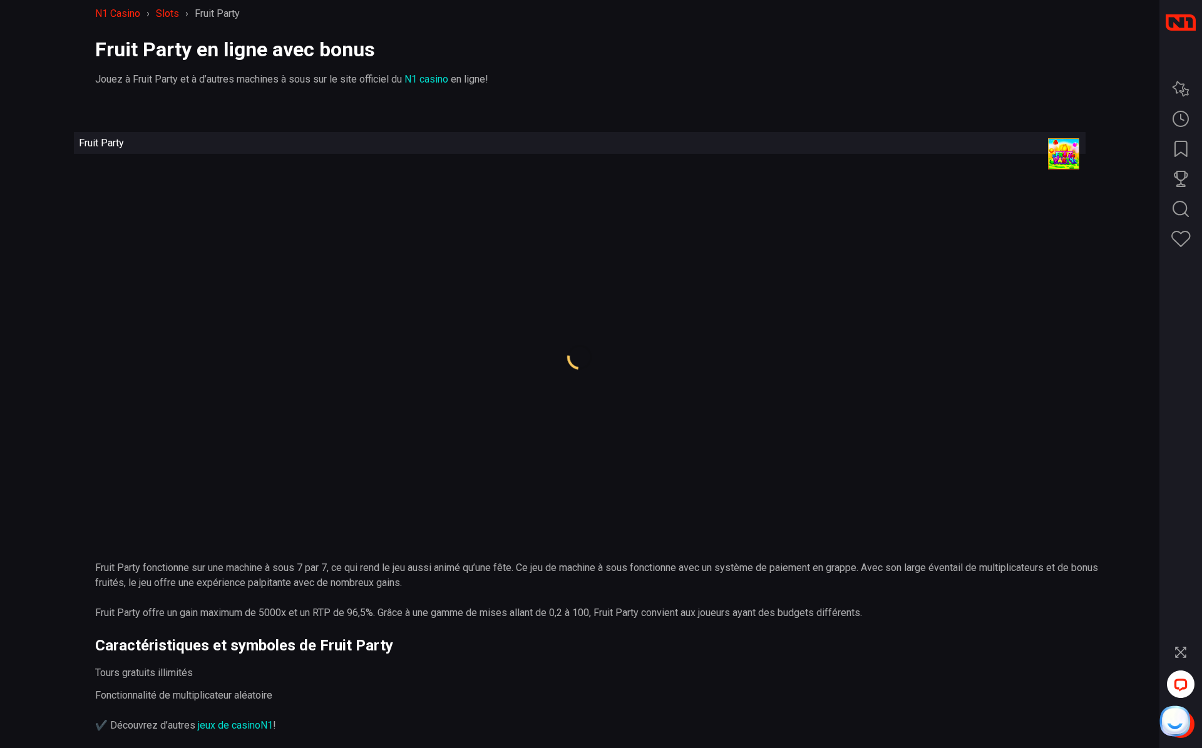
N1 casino (426, 79)
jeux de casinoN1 (235, 725)
